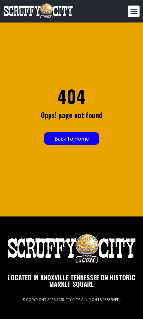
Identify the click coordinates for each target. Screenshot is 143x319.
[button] (134, 11)
